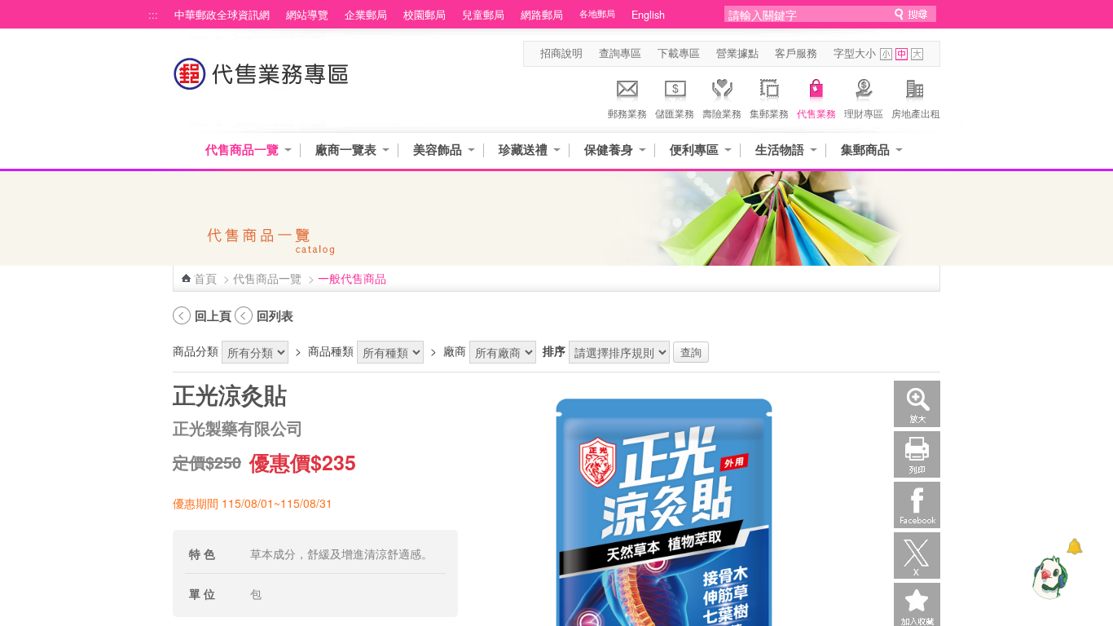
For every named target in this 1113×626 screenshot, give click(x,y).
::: (153, 14)
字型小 (886, 54)
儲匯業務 (674, 113)
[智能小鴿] (1047, 577)
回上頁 (213, 315)
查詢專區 (620, 53)
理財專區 (863, 113)
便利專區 (694, 149)
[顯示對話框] (1074, 546)
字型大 (917, 54)
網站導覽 (307, 14)
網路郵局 (542, 14)
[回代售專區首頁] (262, 82)
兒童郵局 (483, 14)
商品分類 (195, 350)
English (648, 14)
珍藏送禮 (523, 149)
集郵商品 (865, 149)
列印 (917, 454)
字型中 (901, 54)
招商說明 (561, 53)
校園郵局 (424, 14)
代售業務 (816, 113)
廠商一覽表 (345, 149)
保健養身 (608, 149)
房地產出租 (915, 113)
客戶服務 (796, 53)
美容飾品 (437, 149)
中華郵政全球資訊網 (222, 14)
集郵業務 (769, 113)
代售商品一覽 (242, 149)
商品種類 (331, 350)
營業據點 (737, 53)
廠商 (454, 350)
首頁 (205, 278)
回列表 (275, 315)
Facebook (917, 505)
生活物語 (779, 149)
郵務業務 (627, 113)
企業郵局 (366, 14)
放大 (917, 404)
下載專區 (679, 53)
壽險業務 (721, 113)
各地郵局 (597, 13)
